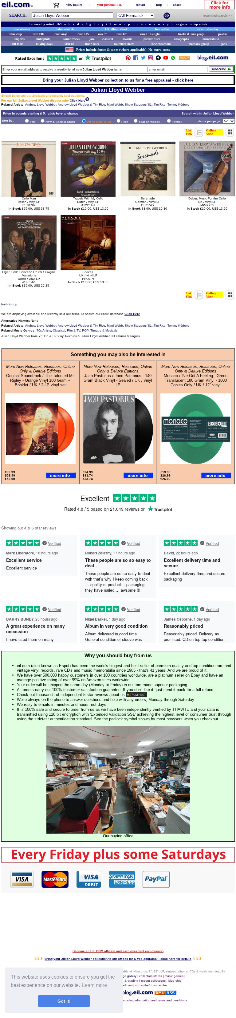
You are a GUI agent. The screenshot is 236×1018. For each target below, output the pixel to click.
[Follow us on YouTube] (165, 59)
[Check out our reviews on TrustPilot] (136, 694)
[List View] (199, 135)
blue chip (16, 34)
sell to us (17, 44)
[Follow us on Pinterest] (128, 59)
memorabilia (211, 39)
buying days (44, 44)
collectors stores (124, 44)
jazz (91, 39)
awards (127, 39)
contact (140, 4)
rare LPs (83, 34)
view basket (74, 4)
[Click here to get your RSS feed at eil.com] (184, 59)
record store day (207, 29)
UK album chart (116, 29)
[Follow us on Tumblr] (158, 59)
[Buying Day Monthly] (118, 860)
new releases (22, 29)
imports (19, 39)
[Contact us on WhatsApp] (173, 59)
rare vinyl (60, 34)
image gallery (127, 976)
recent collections (153, 980)
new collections (161, 44)
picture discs (152, 39)
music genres (174, 976)
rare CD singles (150, 34)
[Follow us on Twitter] (143, 59)
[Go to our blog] (213, 59)
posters (222, 34)
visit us (69, 44)
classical (107, 39)
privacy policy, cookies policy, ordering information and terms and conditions (134, 1000)
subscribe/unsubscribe (151, 985)
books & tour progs (191, 34)
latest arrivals (65, 29)
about (177, 4)
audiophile (43, 39)
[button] (202, 879)
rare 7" (103, 34)
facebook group (199, 44)
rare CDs (38, 34)
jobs (224, 44)
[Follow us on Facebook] (135, 59)
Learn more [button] (94, 985)
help (159, 4)
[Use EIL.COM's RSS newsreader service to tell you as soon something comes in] (165, 993)
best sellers (162, 29)
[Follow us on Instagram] (150, 59)
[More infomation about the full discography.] (87, 100)
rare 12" (122, 34)
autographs (181, 39)
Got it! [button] (64, 1001)
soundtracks (71, 39)
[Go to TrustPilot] (63, 60)
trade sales (92, 44)
